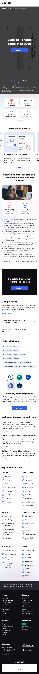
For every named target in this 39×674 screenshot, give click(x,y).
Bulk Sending (9, 538)
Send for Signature (10, 520)
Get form (19, 288)
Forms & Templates (8, 600)
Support (24, 609)
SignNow (4, 632)
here (32, 586)
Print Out (27, 576)
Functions (5, 613)
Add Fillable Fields (30, 484)
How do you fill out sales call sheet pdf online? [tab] (14, 330)
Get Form (19, 50)
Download (28, 572)
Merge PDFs (28, 495)
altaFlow (4, 635)
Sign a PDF (8, 516)
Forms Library (6, 609)
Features (4, 611)
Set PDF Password (30, 558)
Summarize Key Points (9, 559)
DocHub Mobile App (8, 626)
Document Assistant (11, 550)
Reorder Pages (29, 502)
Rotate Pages (29, 498)
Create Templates (30, 534)
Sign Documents (7, 602)
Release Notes (26, 611)
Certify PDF (28, 554)
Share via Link (29, 520)
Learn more (20, 408)
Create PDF (28, 480)
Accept (19, 669)
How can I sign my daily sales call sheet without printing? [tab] (13, 321)
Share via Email (29, 523)
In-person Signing (10, 529)
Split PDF (27, 491)
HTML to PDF (9, 498)
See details (19, 83)
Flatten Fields (29, 487)
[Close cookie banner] (35, 665)
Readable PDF (29, 561)
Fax (26, 527)
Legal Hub (25, 605)
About (23, 598)
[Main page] (6, 3)
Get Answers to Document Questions (9, 565)
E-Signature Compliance (29, 607)
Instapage (5, 637)
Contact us (5, 313)
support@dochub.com (8, 647)
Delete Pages (29, 505)
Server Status (6, 605)
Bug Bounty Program (28, 613)
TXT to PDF (8, 480)
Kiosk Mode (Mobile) (8, 533)
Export (27, 569)
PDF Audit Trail (29, 550)
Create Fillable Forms (29, 539)
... (26, 666)
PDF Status (28, 531)
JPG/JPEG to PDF (10, 487)
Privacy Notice (26, 602)
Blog (3, 624)
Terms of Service (27, 600)
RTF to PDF (8, 502)
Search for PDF (29, 565)
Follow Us (6, 654)
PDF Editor (5, 598)
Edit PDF (27, 477)
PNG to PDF (8, 484)
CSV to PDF (8, 495)
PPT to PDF (8, 491)
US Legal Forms (6, 630)
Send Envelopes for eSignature (10, 524)
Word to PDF (9, 477)
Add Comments (29, 516)
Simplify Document (10, 554)
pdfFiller (4, 628)
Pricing (4, 607)
